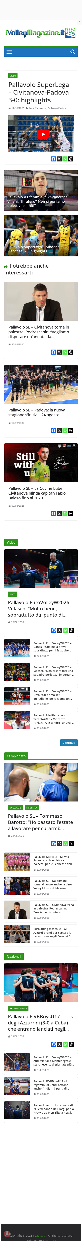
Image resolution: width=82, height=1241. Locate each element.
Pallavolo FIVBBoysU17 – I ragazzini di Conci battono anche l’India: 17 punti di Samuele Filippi (50, 1085)
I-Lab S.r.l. (39, 1235)
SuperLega (31, 807)
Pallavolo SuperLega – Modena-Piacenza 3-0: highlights (34, 249)
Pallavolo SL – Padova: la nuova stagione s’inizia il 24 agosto (36, 412)
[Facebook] (53, 158)
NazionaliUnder (18, 1008)
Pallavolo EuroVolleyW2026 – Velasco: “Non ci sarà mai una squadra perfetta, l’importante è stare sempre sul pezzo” (53, 670)
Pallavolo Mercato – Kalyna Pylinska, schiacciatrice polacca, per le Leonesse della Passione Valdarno (53, 860)
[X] (59, 158)
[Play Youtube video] (43, 134)
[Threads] (70, 158)
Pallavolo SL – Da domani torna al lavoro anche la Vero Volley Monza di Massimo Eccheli (52, 884)
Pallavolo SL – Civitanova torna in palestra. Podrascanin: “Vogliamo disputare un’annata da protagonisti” (38, 334)
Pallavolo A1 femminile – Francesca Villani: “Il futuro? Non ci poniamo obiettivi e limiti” (37, 201)
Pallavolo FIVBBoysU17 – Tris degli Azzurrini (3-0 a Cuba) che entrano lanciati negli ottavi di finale (40, 1022)
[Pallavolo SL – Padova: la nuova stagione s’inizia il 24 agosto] (41, 368)
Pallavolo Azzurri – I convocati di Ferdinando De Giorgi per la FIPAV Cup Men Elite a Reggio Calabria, (53, 1109)
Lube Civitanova (38, 108)
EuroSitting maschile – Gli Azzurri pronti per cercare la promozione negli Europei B (52, 932)
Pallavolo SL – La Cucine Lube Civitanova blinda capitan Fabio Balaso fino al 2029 (37, 493)
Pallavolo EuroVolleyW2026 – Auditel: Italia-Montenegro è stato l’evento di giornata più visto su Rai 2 (52, 1061)
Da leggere (15, 807)
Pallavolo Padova (57, 108)
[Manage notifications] (7, 1234)
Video (13, 75)
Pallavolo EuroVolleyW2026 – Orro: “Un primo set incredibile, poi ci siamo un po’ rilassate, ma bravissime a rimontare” (53, 695)
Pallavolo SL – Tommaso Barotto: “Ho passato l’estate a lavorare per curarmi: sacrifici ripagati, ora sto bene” (40, 822)
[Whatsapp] (64, 158)
